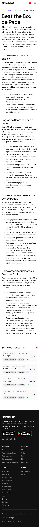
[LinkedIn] (15, 439)
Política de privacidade (10, 514)
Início (4, 10)
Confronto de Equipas (9, 493)
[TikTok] (11, 439)
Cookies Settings (8, 518)
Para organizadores (9, 453)
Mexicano (5, 474)
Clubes (23, 450)
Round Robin (6, 490)
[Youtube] (3, 439)
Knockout (5, 502)
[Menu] (34, 2)
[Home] (8, 2)
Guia (23, 453)
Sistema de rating (8, 459)
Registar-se (25, 471)
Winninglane (6, 483)
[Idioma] (30, 3)
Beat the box (6, 487)
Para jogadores (7, 456)
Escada (4, 499)
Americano (5, 471)
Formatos (12, 10)
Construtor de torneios (10, 462)
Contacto (24, 462)
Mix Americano (7, 477)
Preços (23, 456)
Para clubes (6, 450)
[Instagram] (7, 439)
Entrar (23, 474)
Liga (3, 496)
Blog (22, 459)
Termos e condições (27, 514)
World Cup (5, 505)
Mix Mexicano (7, 480)
